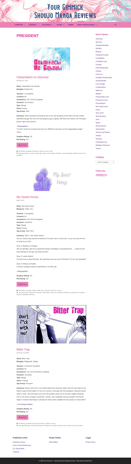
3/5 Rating (22, 290)
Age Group (46, 25)
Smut (97, 119)
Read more (22, 145)
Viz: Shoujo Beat (18, 448)
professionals (74, 292)
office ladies (46, 292)
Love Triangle (51, 153)
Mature (34, 290)
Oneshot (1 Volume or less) (40, 151)
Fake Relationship (102, 68)
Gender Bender (101, 81)
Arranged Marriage (24, 425)
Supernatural (100, 129)
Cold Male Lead (101, 61)
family (36, 153)
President (58, 153)
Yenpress (16, 452)
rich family (53, 425)
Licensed (32, 25)
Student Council (78, 153)
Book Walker (53, 442)
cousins (31, 153)
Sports (98, 122)
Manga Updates (27, 404)
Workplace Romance (28, 294)
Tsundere (82, 292)
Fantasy (98, 71)
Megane (98, 93)
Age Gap (99, 42)
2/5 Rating (22, 151)
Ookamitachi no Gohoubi (33, 77)
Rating (59, 25)
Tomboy (98, 135)
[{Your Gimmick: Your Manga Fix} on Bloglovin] (101, 176)
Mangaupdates (22, 126)
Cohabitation (100, 58)
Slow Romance (101, 116)
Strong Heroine (61, 425)
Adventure (99, 39)
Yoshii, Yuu (29, 209)
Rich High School (102, 106)
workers (19, 294)
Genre (70, 25)
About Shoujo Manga (86, 25)
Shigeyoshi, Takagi (31, 361)
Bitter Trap (23, 349)
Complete (19, 25)
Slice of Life (100, 113)
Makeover (99, 90)
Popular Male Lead (102, 97)
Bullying (98, 51)
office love (53, 292)
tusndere (80, 425)
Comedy (98, 64)
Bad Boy (99, 48)
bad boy (33, 425)
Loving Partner (101, 87)
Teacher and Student (103, 132)
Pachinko (60, 292)
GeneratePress (87, 461)
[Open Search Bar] (115, 25)
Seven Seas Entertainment (22, 445)
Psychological (100, 103)
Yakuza (98, 148)
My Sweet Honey (27, 197)
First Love (99, 74)
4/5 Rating (22, 423)
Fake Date (38, 292)
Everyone (35, 423)
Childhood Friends (102, 55)
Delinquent (40, 425)
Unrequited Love (101, 142)
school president (67, 153)
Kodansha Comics (19, 442)
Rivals (98, 110)
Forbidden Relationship (104, 77)
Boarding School (24, 153)
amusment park (23, 292)
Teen (51, 151)
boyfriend (32, 292)
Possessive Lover (102, 100)
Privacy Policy (90, 442)
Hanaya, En (28, 89)
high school (42, 153)
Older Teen (40, 290)
